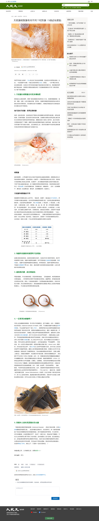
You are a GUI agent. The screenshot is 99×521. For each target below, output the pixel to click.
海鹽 (26, 464)
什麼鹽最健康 (40, 464)
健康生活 (44, 11)
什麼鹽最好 (32, 464)
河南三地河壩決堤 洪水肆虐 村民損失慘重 (76, 108)
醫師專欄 (81, 11)
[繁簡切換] (36, 74)
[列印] (29, 74)
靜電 (66, 7)
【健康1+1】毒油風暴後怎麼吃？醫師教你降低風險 (75, 35)
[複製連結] (26, 74)
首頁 (12, 16)
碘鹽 (22, 464)
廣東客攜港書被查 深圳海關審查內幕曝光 (76, 114)
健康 (16, 16)
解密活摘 (79, 7)
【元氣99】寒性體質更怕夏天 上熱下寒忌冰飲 (76, 29)
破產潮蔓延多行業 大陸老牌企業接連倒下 (76, 130)
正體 (89, 1)
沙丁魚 (69, 7)
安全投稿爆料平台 (41, 474)
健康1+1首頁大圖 (25, 467)
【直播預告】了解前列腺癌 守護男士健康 (76, 40)
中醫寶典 (20, 11)
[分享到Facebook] (15, 74)
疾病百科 (56, 11)
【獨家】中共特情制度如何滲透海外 (76, 119)
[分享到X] (22, 74)
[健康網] (12, 6)
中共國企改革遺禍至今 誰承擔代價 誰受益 (76, 136)
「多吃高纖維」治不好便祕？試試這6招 (76, 24)
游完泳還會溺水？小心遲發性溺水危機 (76, 46)
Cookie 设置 (49, 518)
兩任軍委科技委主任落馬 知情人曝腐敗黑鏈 (76, 97)
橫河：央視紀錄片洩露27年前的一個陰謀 (76, 125)
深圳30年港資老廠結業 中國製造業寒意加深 (76, 103)
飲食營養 (8, 11)
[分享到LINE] (19, 74)
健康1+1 (37, 450)
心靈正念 (32, 11)
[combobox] (75, 5)
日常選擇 (74, 7)
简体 (92, 1)
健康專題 (68, 11)
